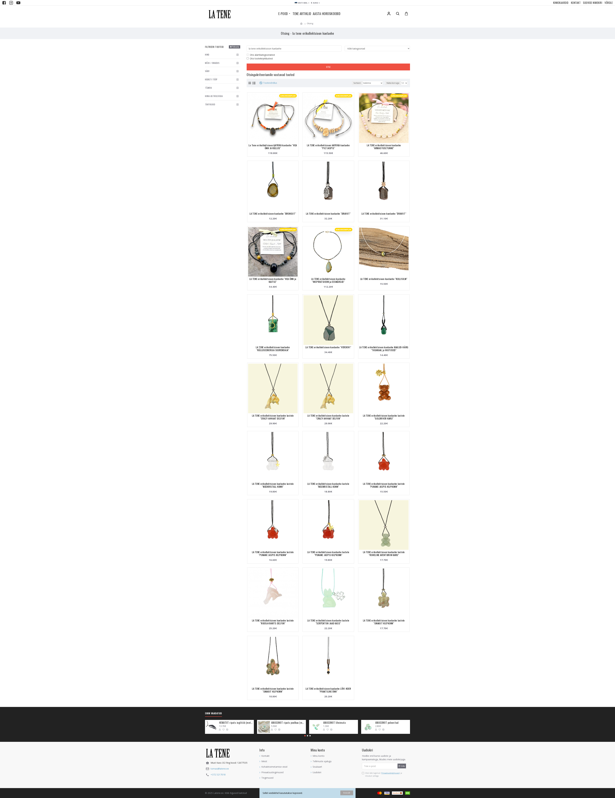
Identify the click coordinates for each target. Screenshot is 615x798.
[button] (305, 735)
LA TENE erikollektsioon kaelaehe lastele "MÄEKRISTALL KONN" (273, 485)
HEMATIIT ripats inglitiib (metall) (236, 722)
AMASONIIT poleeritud (387, 722)
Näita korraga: (393, 83)
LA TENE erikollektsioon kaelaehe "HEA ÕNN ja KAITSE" (272, 280)
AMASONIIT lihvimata (334, 722)
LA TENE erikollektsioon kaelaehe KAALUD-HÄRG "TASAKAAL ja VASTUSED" (383, 348)
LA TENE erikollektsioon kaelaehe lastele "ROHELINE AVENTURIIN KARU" (384, 553)
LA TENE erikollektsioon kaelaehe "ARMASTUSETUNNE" (384, 146)
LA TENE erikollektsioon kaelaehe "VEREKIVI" (328, 347)
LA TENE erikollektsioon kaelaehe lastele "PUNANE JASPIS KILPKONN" (384, 485)
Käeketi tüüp (211, 79)
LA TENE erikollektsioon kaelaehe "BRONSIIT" (273, 213)
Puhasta (235, 46)
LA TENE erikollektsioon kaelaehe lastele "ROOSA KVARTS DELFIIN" (273, 622)
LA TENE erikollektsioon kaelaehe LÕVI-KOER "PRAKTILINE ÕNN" (328, 690)
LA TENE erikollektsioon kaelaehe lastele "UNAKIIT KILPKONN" (384, 622)
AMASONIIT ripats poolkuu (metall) (288, 722)
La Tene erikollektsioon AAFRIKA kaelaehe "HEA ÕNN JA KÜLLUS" (273, 146)
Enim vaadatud (213, 713)
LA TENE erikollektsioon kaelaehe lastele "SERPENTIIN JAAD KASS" (328, 622)
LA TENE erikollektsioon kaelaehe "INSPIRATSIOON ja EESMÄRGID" (328, 280)
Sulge (346, 792)
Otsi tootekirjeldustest (261, 58)
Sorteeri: (357, 83)
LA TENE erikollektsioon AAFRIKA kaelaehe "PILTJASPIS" (328, 146)
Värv (207, 71)
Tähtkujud (210, 104)
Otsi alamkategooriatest (262, 54)
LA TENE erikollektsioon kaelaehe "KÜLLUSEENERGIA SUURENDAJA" (273, 348)
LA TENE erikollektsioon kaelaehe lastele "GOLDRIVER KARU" (384, 417)
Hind (207, 54)
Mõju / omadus (212, 62)
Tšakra (208, 87)
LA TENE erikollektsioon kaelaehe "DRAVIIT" (328, 213)
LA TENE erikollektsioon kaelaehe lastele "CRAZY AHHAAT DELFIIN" (273, 417)
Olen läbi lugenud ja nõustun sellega (383, 774)
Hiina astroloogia (214, 96)
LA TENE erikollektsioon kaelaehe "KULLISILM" (383, 278)
